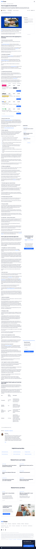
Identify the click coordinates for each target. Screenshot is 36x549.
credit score (16, 250)
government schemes (13, 66)
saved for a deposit (10, 55)
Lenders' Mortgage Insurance (10, 288)
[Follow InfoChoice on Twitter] (5, 530)
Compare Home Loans (29, 248)
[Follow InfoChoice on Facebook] (3, 530)
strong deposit (10, 277)
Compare (4, 99)
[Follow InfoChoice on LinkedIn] (1, 530)
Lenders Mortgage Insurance (5, 60)
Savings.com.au (10, 539)
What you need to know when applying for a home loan (28, 19)
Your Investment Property (19, 539)
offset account (15, 78)
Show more (28, 142)
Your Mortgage (14, 539)
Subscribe (29, 351)
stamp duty (16, 48)
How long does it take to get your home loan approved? (28, 22)
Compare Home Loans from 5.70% (28, 546)
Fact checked (10, 10)
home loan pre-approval (8, 345)
